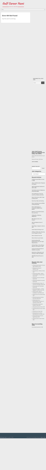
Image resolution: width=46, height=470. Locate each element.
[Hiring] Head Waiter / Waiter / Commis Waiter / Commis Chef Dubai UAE (38, 274)
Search (43, 168)
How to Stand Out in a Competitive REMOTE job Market (37, 208)
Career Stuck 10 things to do (37, 229)
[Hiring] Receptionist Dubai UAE (39, 306)
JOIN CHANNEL (35, 161)
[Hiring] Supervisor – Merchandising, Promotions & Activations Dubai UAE (38, 301)
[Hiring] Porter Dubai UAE (37, 311)
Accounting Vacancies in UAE (37, 327)
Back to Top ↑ (43, 437)
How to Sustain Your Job (37, 235)
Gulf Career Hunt (3, 437)
